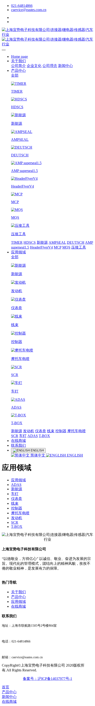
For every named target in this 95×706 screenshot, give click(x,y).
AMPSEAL (57, 242)
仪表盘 (40, 431)
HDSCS (30, 242)
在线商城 (18, 441)
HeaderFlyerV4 (41, 247)
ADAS (32, 436)
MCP (57, 247)
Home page (19, 56)
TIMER (17, 242)
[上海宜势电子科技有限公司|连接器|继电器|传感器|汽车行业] (47, 37)
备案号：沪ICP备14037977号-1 (47, 679)
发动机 (28, 431)
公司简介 (18, 66)
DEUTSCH (75, 242)
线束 (50, 431)
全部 (14, 75)
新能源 (42, 242)
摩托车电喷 (76, 431)
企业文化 (34, 66)
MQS (66, 247)
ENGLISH (74, 455)
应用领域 (18, 252)
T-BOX (44, 436)
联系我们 (18, 445)
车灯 (23, 436)
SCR (14, 436)
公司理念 (49, 66)
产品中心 (18, 70)
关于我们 (18, 61)
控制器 (60, 431)
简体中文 (38, 455)
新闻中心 (65, 66)
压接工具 (78, 247)
